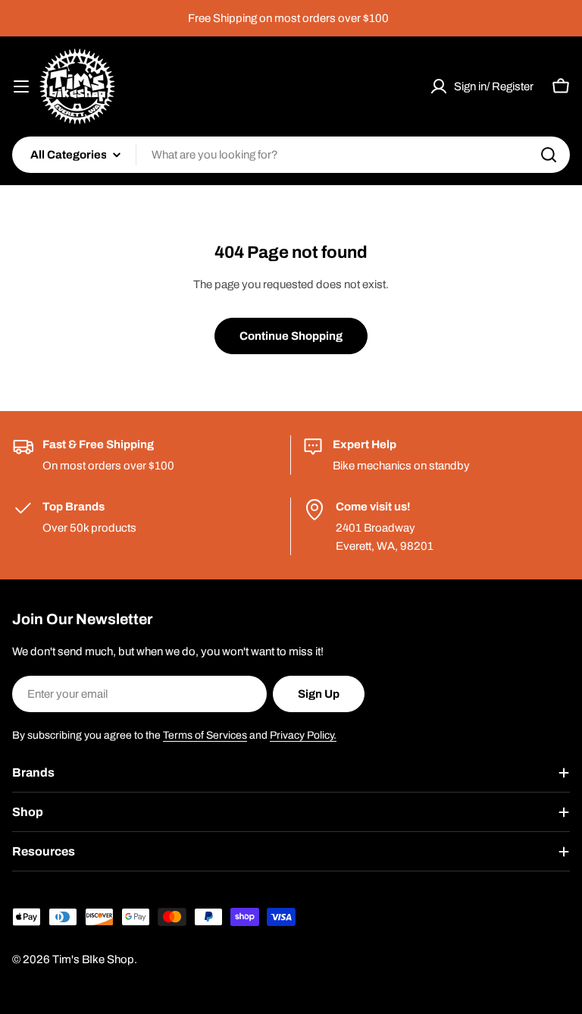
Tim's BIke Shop (93, 959)
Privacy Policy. (303, 735)
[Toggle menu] (21, 86)
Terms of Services (205, 735)
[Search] (549, 155)
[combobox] (291, 155)
